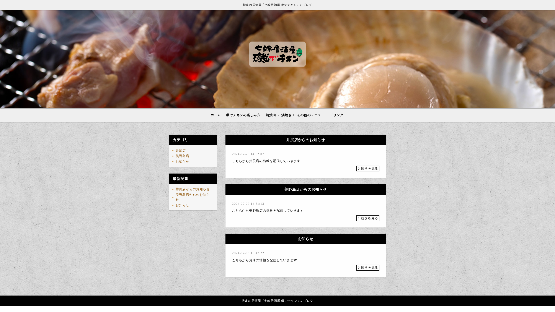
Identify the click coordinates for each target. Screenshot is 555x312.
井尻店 (181, 150)
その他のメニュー (310, 115)
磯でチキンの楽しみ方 (243, 115)
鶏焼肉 (271, 115)
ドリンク (336, 115)
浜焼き (286, 115)
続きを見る (369, 168)
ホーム (216, 115)
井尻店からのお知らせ (193, 189)
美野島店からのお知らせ (193, 197)
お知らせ (182, 161)
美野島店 (182, 156)
